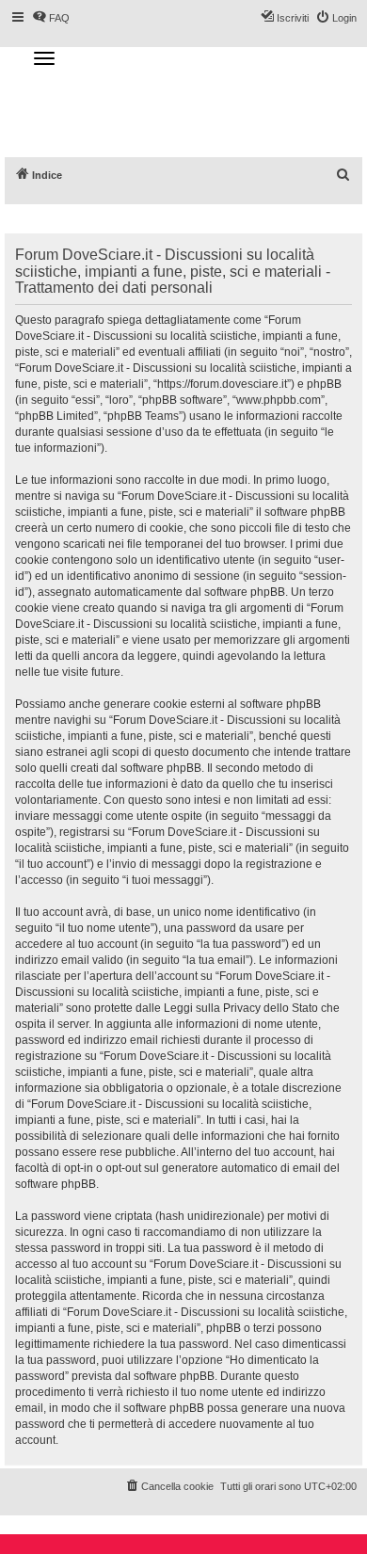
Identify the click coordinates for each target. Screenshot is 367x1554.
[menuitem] (343, 175)
